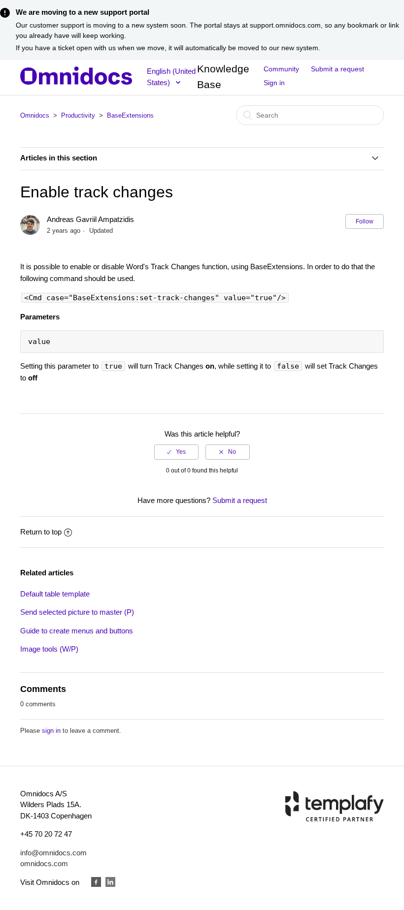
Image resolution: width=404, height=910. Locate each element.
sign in (51, 730)
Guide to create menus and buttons (76, 631)
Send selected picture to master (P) (77, 612)
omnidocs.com (44, 863)
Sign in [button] (274, 83)
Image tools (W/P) (49, 649)
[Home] (76, 82)
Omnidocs (34, 115)
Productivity (78, 115)
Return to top (41, 532)
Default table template (55, 594)
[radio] (176, 451)
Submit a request (337, 69)
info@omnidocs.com (53, 852)
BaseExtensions (130, 115)
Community (281, 69)
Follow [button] (364, 221)
